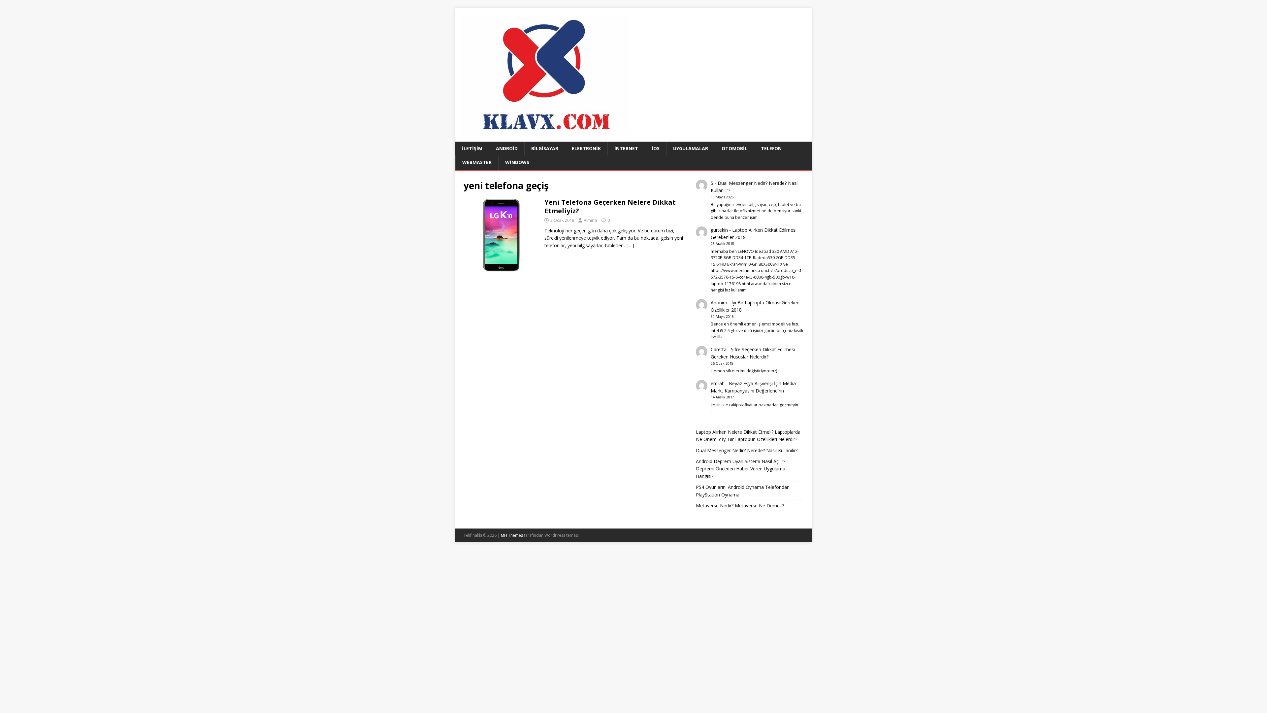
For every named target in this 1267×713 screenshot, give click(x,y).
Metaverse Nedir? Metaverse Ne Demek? (740, 505)
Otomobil (734, 148)
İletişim (472, 148)
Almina (590, 220)
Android (507, 148)
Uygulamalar (690, 148)
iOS (656, 148)
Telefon (771, 148)
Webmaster (477, 162)
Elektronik (586, 148)
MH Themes (512, 535)
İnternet (626, 148)
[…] (631, 245)
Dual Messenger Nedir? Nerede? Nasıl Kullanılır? (746, 450)
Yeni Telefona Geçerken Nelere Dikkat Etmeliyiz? (610, 206)
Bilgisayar (544, 148)
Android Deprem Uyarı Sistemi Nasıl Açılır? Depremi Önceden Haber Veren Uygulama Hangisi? (740, 468)
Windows (517, 162)
